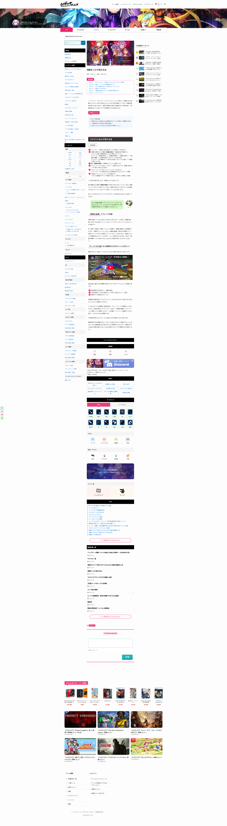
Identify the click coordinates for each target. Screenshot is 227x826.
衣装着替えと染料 (69, 169)
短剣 (70, 154)
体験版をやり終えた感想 (71, 122)
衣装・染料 (126, 384)
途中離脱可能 (70, 245)
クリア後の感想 (69, 125)
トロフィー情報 (69, 132)
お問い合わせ (99, 812)
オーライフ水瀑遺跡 (70, 354)
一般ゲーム (92, 625)
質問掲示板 (68, 58)
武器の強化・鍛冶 (69, 90)
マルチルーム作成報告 (70, 61)
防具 (70, 165)
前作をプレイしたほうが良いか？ (73, 69)
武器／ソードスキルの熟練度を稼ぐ (74, 94)
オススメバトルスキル (95, 514)
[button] (2, 408)
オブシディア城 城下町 (71, 276)
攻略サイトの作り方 (98, 793)
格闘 (80, 163)
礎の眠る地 (68, 287)
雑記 (69, 804)
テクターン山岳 (69, 365)
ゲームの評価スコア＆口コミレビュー (99, 784)
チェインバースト (69, 223)
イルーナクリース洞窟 (70, 369)
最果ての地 (68, 380)
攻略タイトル (96, 789)
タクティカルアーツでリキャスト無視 (99, 528)
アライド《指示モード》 (71, 226)
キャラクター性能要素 (70, 183)
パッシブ (96, 30)
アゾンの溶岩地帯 (69, 324)
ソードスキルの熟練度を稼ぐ (97, 510)
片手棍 (80, 154)
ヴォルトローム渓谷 (70, 305)
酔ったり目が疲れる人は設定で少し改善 (100, 506)
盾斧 (80, 161)
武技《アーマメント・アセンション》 (74, 197)
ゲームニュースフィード (99, 779)
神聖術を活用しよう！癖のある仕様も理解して (102, 523)
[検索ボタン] (165, 4)
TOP (66, 30)
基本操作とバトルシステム (72, 83)
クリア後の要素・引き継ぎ (72, 129)
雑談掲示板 (68, 54)
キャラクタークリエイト (95, 388)
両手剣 (69, 159)
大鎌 (70, 163)
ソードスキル (68, 187)
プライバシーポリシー (88, 812)
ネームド (127, 30)
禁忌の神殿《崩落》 (70, 357)
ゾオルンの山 (68, 321)
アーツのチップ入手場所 (95, 519)
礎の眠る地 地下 (69, 291)
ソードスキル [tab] (122, 405)
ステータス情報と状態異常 (72, 87)
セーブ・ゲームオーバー (71, 118)
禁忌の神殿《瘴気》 (70, 343)
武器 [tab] (98, 405)
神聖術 (66, 201)
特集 (69, 791)
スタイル (67, 216)
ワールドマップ (112, 30)
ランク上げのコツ (94, 508)
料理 (80, 176)
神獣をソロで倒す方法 (95, 535)
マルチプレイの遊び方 (126, 388)
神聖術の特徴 (70, 203)
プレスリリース (73, 795)
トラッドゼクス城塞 (70, 298)
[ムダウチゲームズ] (69, 4)
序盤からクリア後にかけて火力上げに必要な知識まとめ (104, 530)
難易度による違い (110, 384)
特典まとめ (68, 136)
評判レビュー (72, 787)
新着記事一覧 (72, 779)
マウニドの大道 (69, 269)
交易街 (66, 272)
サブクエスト (68, 253)
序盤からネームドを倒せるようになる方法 (100, 532)
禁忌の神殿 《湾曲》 (70, 372)
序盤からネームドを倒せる (74, 229)
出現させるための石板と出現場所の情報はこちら (106, 125)
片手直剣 (70, 152)
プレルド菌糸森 (69, 339)
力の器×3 (143, 30)
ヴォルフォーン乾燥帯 (70, 350)
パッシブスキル (69, 219)
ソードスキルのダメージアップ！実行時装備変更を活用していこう (107, 521)
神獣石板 (159, 30)
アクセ (80, 165)
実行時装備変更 (71, 193)
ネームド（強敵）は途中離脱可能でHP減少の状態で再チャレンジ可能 (108, 526)
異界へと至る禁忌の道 (70, 284)
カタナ (80, 157)
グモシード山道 (69, 302)
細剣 (80, 152)
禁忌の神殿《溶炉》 (70, 328)
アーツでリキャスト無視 (95, 517)
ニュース (71, 800)
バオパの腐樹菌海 (69, 336)
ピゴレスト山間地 (69, 313)
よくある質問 (68, 72)
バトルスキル (80, 30)
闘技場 (66, 104)
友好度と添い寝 (110, 388)
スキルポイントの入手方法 (96, 512)
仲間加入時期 (126, 392)
